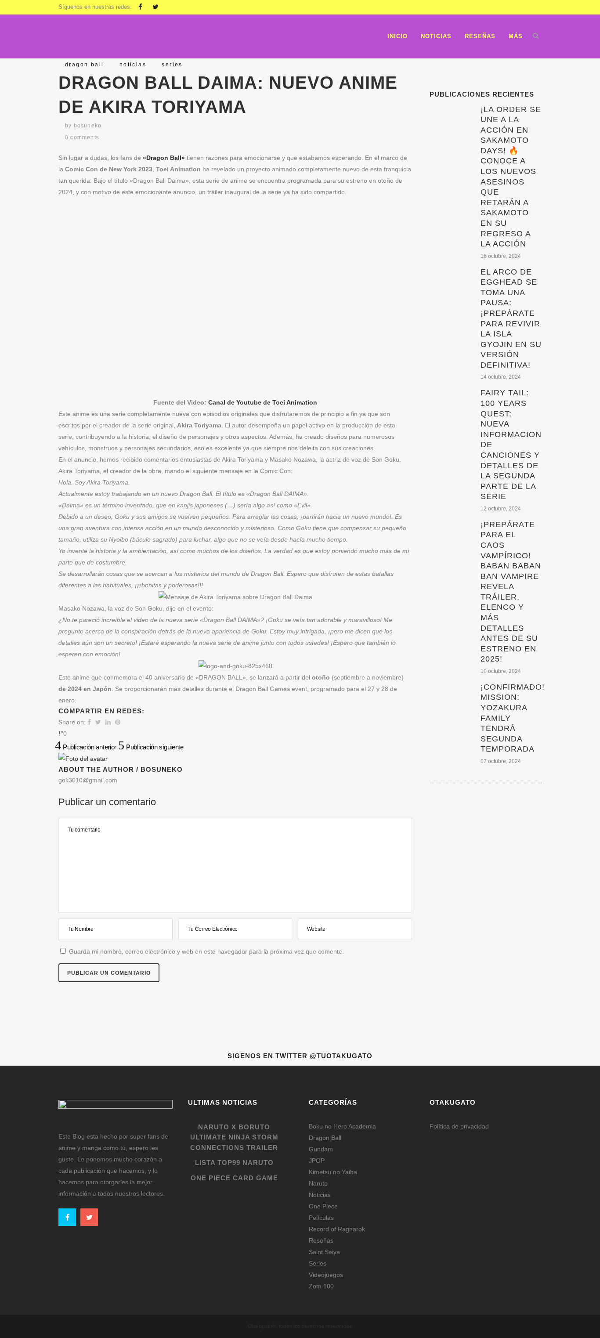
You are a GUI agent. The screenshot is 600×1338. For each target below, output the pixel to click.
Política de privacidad (459, 1126)
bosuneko (88, 126)
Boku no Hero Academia (342, 1126)
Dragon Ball (325, 1137)
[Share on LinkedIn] (108, 722)
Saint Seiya (324, 1251)
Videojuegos (326, 1274)
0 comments (82, 137)
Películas (321, 1217)
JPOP (317, 1160)
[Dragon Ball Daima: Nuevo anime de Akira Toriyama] (83, 758)
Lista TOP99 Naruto (234, 1162)
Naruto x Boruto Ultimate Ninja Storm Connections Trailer (234, 1137)
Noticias (320, 1194)
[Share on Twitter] (98, 722)
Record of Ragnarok (337, 1229)
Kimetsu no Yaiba (333, 1171)
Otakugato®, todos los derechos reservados (300, 1326)
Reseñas (321, 1240)
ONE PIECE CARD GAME (234, 1178)
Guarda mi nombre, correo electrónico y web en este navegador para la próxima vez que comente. (206, 951)
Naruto (318, 1183)
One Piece (323, 1206)
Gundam (321, 1149)
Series (317, 1263)
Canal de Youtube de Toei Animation (262, 402)
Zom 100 (321, 1286)
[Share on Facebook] (89, 722)
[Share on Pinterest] (117, 722)
